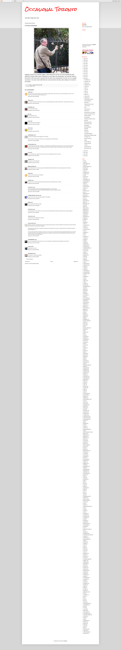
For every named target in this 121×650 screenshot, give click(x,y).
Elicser (84, 310)
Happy (85, 140)
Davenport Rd (86, 286)
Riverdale (85, 520)
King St (84, 406)
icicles (84, 390)
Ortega (84, 467)
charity (84, 240)
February (86, 96)
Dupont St (85, 303)
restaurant (85, 516)
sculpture (85, 537)
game (84, 352)
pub (84, 494)
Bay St (84, 195)
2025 (84, 60)
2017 (84, 73)
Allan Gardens (86, 163)
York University (86, 631)
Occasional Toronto (51, 9)
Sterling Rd (85, 563)
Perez (84, 484)
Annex (84, 169)
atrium (84, 183)
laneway (84, 413)
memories (85, 442)
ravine (84, 510)
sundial (84, 576)
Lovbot (84, 427)
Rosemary (86, 130)
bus (84, 220)
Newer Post (27, 261)
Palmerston (85, 472)
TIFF (84, 593)
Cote (84, 275)
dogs (84, 292)
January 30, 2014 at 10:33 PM (33, 198)
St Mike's (85, 560)
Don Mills (85, 293)
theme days (85, 591)
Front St (84, 345)
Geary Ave (85, 360)
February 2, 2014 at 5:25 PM (33, 256)
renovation (85, 514)
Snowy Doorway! (87, 146)
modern (84, 446)
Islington (84, 397)
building (84, 219)
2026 (84, 58)
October (86, 83)
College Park (85, 263)
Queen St (85, 499)
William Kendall (31, 166)
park (84, 477)
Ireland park (85, 394)
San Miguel (85, 533)
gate (84, 357)
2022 (84, 65)
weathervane (85, 620)
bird (84, 205)
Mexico (84, 443)
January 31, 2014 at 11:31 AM (33, 242)
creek (84, 279)
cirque (84, 252)
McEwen (85, 436)
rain (84, 507)
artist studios (85, 179)
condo (84, 269)
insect (84, 392)
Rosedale (85, 526)
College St (85, 265)
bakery (84, 188)
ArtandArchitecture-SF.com (33, 195)
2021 (84, 66)
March (85, 94)
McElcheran (85, 434)
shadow (84, 541)
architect (84, 173)
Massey (84, 433)
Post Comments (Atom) (34, 263)
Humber (84, 387)
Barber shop (85, 190)
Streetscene (85, 570)
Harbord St (85, 372)
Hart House (85, 376)
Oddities (84, 463)
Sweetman (85, 583)
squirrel (84, 556)
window (84, 623)
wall (84, 619)
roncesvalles (85, 524)
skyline (84, 547)
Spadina (84, 553)
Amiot (84, 165)
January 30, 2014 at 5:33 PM (33, 148)
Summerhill (85, 574)
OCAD (84, 462)
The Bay (84, 589)
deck (84, 287)
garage (84, 353)
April (85, 92)
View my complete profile (87, 26)
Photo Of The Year (87, 148)
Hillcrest (84, 380)
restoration (85, 517)
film (84, 326)
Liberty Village (86, 419)
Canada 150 (85, 225)
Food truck (85, 336)
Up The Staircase (87, 141)
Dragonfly (86, 128)
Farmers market (86, 320)
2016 (84, 75)
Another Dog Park (87, 115)
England (84, 315)
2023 (84, 63)
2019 (84, 70)
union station (85, 611)
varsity (84, 617)
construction (85, 272)
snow (84, 550)
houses (84, 386)
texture (84, 587)
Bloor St (84, 207)
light (84, 422)
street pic (85, 567)
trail (84, 599)
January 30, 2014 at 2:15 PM (33, 131)
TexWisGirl (30, 107)
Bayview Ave (85, 196)
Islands (84, 396)
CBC (84, 233)
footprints (85, 337)
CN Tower (85, 260)
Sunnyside (85, 579)
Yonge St (85, 630)
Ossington (85, 470)
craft (84, 277)
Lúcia (29, 121)
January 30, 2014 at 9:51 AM (33, 103)
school (84, 536)
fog (83, 333)
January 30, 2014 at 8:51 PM (33, 183)
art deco (84, 176)
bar (84, 189)
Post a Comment (30, 259)
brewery (84, 215)
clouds (84, 259)
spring (84, 554)
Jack (29, 152)
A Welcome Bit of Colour (88, 104)
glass (84, 363)
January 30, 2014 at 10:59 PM (33, 205)
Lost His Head (87, 105)
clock (84, 257)
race (84, 503)
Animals (84, 168)
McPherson (85, 437)
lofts (84, 424)
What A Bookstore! (87, 127)
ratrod (84, 509)
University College (86, 614)
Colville (84, 267)
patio (84, 480)
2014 (84, 78)
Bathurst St (85, 193)
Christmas (85, 246)
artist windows (86, 180)
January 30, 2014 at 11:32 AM (33, 117)
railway (84, 504)
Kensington (85, 404)
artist (84, 178)
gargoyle (85, 356)
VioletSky (30, 159)
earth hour (85, 305)
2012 (84, 152)
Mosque (84, 449)
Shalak (84, 543)
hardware (85, 375)
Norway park (85, 459)
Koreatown (85, 410)
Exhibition (85, 319)
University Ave (86, 613)
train (84, 600)
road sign (85, 522)
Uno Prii (84, 616)
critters (84, 280)
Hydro (84, 389)
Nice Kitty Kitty (87, 117)
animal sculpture (86, 166)
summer (84, 573)
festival (84, 325)
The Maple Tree (87, 136)
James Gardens (86, 399)
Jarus (84, 400)
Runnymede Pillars (88, 122)
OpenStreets (85, 466)
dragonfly (85, 300)
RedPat (85, 24)
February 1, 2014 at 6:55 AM (33, 249)
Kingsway (85, 407)
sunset (84, 580)
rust (84, 530)
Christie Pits (85, 245)
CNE (84, 262)
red (84, 512)
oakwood (85, 460)
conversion (85, 273)
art (83, 175)
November (86, 81)
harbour (84, 373)
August (85, 86)
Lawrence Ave (86, 416)
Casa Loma (85, 229)
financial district (86, 327)
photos (84, 486)
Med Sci (84, 439)
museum (85, 454)
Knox (84, 409)
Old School (86, 102)
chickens (85, 242)
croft (84, 282)
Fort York (85, 340)
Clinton (84, 256)
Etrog (84, 317)
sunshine (85, 581)
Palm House (86, 110)
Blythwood (85, 210)
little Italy (85, 423)
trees (84, 601)
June (85, 89)
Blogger (65, 640)
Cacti (85, 107)
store (84, 564)
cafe (84, 223)
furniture (84, 347)
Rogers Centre (86, 523)
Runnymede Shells (88, 123)
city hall (84, 253)
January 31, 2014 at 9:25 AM (33, 235)
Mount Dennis (86, 450)
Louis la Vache (31, 223)
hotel (84, 384)
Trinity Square (86, 604)
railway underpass (86, 506)
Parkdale (85, 479)
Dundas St (85, 302)
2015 (84, 76)
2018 (84, 71)
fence (84, 323)
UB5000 (84, 610)
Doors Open (85, 299)
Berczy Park (85, 200)
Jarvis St (84, 402)
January (86, 97)
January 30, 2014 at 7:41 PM (33, 176)
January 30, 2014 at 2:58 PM (33, 140)
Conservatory (85, 270)
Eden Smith (85, 307)
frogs (84, 343)
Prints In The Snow (87, 138)
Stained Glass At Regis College (90, 135)
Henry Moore (85, 377)
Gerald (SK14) (31, 253)
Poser (84, 493)
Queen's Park (85, 500)
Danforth (85, 285)
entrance (85, 316)
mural (84, 453)
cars (84, 226)
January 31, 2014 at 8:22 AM (33, 219)
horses (84, 383)
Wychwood (85, 629)
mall (84, 430)
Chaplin (84, 239)
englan (84, 313)
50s (84, 160)
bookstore (85, 213)
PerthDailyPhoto (31, 239)
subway (84, 572)
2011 (84, 154)
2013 (84, 150)
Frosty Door (86, 131)
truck (84, 606)
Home (51, 261)
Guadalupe (85, 369)
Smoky (84, 549)
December (86, 79)
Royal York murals (86, 529)
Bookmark (85, 212)
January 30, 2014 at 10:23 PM (33, 191)
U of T (84, 609)
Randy (29, 202)
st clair (84, 557)
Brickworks (85, 216)
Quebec (84, 497)
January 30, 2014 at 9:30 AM (33, 96)
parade (84, 474)
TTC (84, 607)
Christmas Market (86, 247)
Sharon (29, 100)
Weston (84, 621)
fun (83, 346)
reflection (85, 513)
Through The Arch (87, 143)
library (84, 420)
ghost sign (85, 362)
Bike (84, 202)
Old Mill (84, 464)
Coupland (85, 276)
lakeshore (85, 412)
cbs (84, 235)
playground (85, 487)
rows (84, 527)
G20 (84, 349)
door (84, 296)
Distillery (85, 290)
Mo (28, 114)
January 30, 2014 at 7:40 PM (33, 169)
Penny (84, 483)
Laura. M (29, 246)
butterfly (84, 222)
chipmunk (85, 243)
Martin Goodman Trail (87, 432)
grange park (85, 367)
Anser (84, 170)
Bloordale (85, 209)
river (84, 519)
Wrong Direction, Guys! (88, 99)
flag (84, 330)
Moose (84, 447)
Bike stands (85, 203)
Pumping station (86, 496)
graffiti (84, 366)
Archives (86, 145)
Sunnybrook (85, 577)
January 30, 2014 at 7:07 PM (33, 162)
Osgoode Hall (86, 469)
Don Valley (85, 295)
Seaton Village (86, 539)
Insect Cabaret (86, 393)
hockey (84, 382)
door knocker (85, 297)
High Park (85, 379)
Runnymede (86, 125)
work (84, 627)
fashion (84, 322)
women (84, 626)
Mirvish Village (86, 444)
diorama (84, 289)
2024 (84, 61)
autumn (84, 185)
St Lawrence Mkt (86, 559)
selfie (84, 540)
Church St (85, 250)
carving (84, 227)
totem (84, 596)
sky (84, 546)
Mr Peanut (85, 452)
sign (84, 544)
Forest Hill (85, 339)
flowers (84, 332)
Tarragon (85, 584)
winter (84, 624)
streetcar (85, 569)
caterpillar (85, 232)
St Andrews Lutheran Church (89, 118)
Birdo (84, 206)
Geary (84, 359)
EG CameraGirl (31, 144)
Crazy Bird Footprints (88, 133)
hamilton (29, 180)
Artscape (85, 182)
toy (83, 597)
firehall (84, 329)
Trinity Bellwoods (86, 603)
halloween (85, 370)
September (86, 84)
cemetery (85, 236)
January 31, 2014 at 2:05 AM (33, 212)
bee (84, 197)
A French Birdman (87, 100)
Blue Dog (86, 120)
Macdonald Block (86, 429)
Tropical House (87, 109)
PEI (84, 482)
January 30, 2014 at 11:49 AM (33, 124)
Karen (29, 128)
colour (84, 266)
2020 (84, 68)
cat (83, 230)
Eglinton (84, 309)
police (84, 489)
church (84, 249)
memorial (85, 440)
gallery (84, 350)
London (84, 426)
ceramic (84, 237)
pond (84, 490)
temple (84, 586)
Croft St (84, 283)
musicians (85, 456)
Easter (84, 306)
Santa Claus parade (87, 534)
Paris (84, 476)
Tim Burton (85, 594)
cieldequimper (31, 135)
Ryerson (84, 532)
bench (84, 199)
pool (84, 492)
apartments (85, 172)
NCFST (84, 457)
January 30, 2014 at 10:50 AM (33, 110)
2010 (84, 155)
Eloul (84, 312)
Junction (84, 403)
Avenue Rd (85, 186)
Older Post (76, 261)
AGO (84, 162)
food (84, 335)
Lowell (29, 92)
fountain (84, 342)
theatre (84, 590)
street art (85, 566)
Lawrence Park (86, 417)
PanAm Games (86, 473)
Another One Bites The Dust (89, 113)
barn (84, 192)
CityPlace (85, 255)
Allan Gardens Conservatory (89, 112)
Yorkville (84, 633)
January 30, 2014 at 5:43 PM (33, 155)
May (85, 91)
